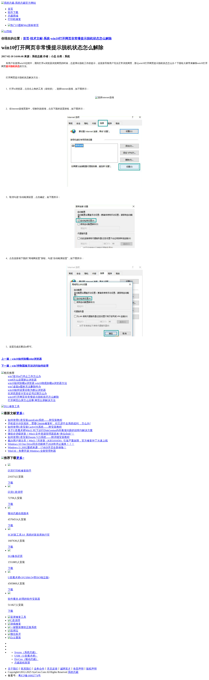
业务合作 (39, 668)
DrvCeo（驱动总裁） (26, 659)
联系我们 (26, 668)
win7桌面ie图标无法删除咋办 (24, 386)
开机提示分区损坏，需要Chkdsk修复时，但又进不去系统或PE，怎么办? (49, 423)
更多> (20, 413)
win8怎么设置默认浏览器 (22, 379)
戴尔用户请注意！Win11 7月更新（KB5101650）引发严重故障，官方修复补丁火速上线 (58, 440)
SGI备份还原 (15, 556)
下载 (10, 482)
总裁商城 (13, 15)
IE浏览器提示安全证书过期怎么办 (27, 393)
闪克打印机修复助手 (19, 470)
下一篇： (24, 365)
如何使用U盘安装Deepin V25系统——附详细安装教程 (39, 437)
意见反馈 (52, 668)
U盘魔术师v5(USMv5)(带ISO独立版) (28, 577)
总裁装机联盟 (22, 662)
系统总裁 (73, 672)
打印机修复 (14, 19)
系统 (47, 38)
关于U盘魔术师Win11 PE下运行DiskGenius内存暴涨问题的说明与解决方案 (50, 430)
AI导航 (8, 31)
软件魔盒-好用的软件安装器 (24, 598)
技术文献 (36, 38)
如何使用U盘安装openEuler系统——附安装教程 (35, 420)
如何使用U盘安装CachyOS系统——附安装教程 (35, 426)
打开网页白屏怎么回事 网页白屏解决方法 (32, 400)
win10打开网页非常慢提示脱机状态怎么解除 (81, 38)
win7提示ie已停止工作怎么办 (24, 376)
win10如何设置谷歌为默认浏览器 (27, 390)
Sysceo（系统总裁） (25, 652)
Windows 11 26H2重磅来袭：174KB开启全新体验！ (37, 447)
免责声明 (78, 668)
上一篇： (21, 358)
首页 (10, 9)
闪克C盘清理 (15, 492)
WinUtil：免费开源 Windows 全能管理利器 (32, 450)
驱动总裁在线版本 (18, 513)
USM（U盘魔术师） (26, 655)
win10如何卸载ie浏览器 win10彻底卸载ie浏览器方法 (37, 383)
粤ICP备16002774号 (29, 675)
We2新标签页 (31, 25)
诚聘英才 (65, 668)
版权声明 (91, 668)
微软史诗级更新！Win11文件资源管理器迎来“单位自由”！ (41, 433)
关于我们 (13, 668)
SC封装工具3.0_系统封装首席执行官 (29, 534)
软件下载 (13, 12)
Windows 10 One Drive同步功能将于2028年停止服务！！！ (41, 444)
